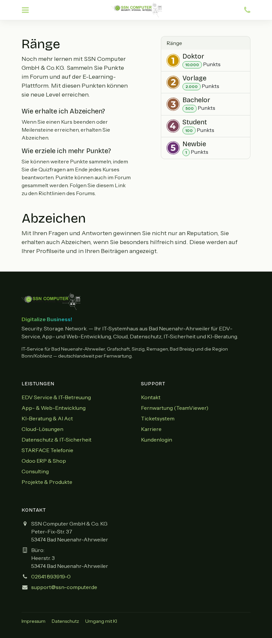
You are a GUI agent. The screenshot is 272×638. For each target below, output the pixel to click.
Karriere (151, 429)
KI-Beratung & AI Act (47, 418)
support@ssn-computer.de (64, 587)
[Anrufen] (247, 10)
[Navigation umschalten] (25, 10)
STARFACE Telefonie (47, 450)
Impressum (33, 621)
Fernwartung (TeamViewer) (174, 407)
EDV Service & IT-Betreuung (56, 397)
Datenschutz (65, 621)
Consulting (35, 471)
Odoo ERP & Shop (44, 460)
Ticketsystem (157, 418)
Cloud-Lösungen (42, 429)
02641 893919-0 (51, 576)
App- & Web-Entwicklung (54, 407)
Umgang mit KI (101, 621)
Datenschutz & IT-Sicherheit (57, 439)
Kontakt (151, 397)
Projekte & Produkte (47, 482)
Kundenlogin (156, 439)
